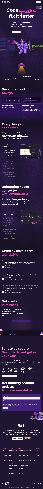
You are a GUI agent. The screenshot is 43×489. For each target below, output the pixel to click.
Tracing (11, 463)
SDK (7, 107)
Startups (21, 473)
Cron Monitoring (13, 470)
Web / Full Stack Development (25, 450)
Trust (4, 460)
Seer (3, 199)
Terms (3, 480)
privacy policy (20, 404)
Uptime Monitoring (13, 465)
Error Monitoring (13, 450)
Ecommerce (21, 468)
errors (24, 133)
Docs (37, 450)
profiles (19, 135)
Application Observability (24, 463)
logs (3, 135)
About (4, 450)
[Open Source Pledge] (7, 483)
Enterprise (21, 470)
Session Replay (12, 458)
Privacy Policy (9, 405)
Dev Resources (39, 458)
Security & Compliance (11, 480)
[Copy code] (40, 330)
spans (14, 135)
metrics (4, 137)
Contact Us (5, 458)
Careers (5, 455)
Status (37, 455)
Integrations (12, 473)
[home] (3, 483)
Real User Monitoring (23, 465)
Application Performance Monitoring (27, 460)
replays (8, 135)
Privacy (18, 480)
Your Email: (5, 396)
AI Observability (22, 458)
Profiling (11, 468)
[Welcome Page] (6, 2)
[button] (39, 7)
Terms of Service (16, 405)
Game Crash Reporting (23, 455)
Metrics (11, 460)
